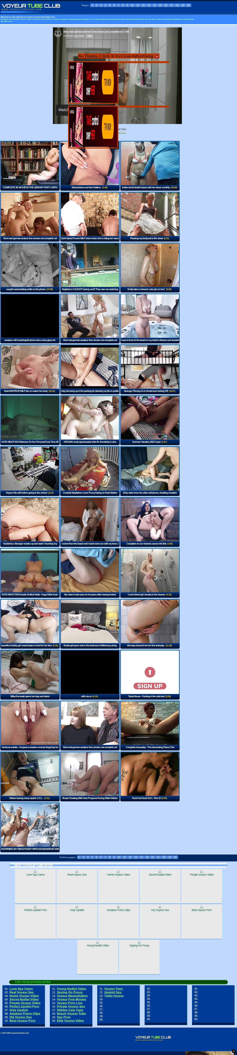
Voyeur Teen (113, 988)
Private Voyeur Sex (71, 1006)
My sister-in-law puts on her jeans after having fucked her (90, 596)
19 (183, 5)
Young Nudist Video (71, 988)
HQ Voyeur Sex (21, 1017)
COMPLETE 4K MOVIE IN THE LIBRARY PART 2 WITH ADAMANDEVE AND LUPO (30, 189)
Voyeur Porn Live (69, 1003)
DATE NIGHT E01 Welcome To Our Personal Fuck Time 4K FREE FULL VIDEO (30, 444)
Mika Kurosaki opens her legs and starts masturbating (29, 698)
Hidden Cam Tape (70, 1010)
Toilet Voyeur (114, 996)
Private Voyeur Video (25, 1003)
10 (132, 5)
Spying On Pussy (70, 992)
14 (154, 5)
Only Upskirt (19, 1010)
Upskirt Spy (113, 992)
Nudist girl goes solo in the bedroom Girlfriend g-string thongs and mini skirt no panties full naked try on (89, 647)
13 (149, 5)
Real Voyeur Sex (22, 992)
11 (138, 5)
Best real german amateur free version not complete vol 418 (90, 749)
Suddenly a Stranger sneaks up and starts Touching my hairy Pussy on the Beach (30, 545)
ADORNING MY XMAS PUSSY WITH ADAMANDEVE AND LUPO (30, 851)
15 (160, 5)
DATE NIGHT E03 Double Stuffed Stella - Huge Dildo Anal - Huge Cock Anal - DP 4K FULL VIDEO (30, 596)
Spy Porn (64, 1017)
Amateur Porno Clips (25, 1013)
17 (171, 5)
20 (188, 5)
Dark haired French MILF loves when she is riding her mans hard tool (90, 240)
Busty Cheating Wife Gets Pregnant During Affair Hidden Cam (90, 800)
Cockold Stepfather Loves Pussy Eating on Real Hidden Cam (90, 495)
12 (143, 5)
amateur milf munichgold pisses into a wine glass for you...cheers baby (30, 342)
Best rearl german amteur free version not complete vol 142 (30, 240)
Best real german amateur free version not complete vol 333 (90, 342)
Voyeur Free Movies (71, 999)
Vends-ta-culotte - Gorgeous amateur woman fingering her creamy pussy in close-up (30, 749)
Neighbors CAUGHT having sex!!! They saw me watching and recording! (90, 291)
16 (166, 5)
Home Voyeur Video (24, 996)
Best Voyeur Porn (22, 1020)
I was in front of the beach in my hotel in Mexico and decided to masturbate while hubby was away (150, 342)
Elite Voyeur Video (70, 1020)
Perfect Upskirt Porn (24, 1006)
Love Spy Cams (21, 988)
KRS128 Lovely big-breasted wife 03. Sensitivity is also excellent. (90, 444)
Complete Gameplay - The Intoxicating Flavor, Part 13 (150, 749)
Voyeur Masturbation (72, 996)
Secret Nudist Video (24, 999)
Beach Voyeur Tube (71, 1013)
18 (177, 5)
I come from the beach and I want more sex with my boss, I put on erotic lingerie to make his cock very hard (90, 545)
